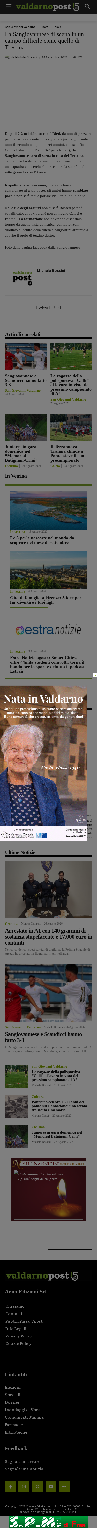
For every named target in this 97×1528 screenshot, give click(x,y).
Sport (44, 27)
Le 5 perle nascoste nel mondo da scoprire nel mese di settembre (42, 540)
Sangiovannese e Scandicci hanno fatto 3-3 (26, 380)
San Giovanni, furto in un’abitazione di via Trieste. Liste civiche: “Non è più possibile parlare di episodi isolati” (48, 775)
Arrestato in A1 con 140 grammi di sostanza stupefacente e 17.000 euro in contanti (48, 936)
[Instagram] (23, 1486)
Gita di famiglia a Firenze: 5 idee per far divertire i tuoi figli (45, 600)
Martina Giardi (40, 1115)
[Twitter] (37, 1486)
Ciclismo (11, 466)
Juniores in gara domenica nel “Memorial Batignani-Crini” (21, 453)
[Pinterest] (48, 323)
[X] (37, 323)
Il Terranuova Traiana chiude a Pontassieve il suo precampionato (67, 453)
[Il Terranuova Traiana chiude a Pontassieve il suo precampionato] (71, 427)
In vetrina (17, 532)
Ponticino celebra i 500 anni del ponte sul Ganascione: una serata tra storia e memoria (59, 1106)
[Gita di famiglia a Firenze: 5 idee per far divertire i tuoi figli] (48, 570)
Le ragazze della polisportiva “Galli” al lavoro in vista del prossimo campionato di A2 (71, 384)
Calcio (57, 27)
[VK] (60, 323)
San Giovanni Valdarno (20, 27)
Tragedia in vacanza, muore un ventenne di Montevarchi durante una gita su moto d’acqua (46, 728)
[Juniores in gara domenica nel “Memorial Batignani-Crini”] (26, 427)
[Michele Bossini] (8, 57)
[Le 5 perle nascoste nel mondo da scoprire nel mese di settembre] (48, 510)
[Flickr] (64, 1486)
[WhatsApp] (71, 323)
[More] (83, 323)
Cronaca (16, 717)
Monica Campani (31, 923)
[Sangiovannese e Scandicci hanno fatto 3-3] (26, 356)
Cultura (38, 1097)
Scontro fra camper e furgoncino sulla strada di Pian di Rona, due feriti (46, 751)
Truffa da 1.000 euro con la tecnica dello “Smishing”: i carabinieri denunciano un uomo (26, 825)
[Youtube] (51, 1486)
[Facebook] (26, 323)
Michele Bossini (26, 57)
